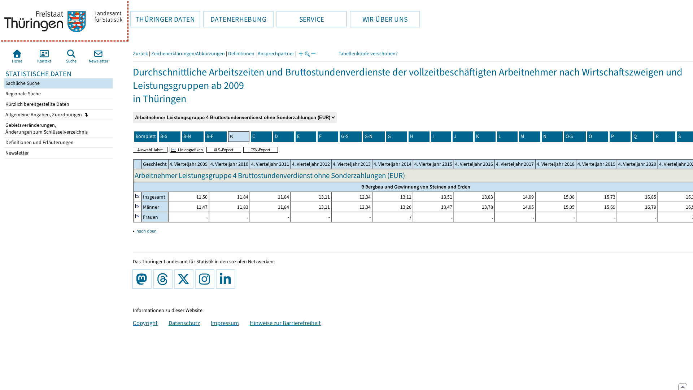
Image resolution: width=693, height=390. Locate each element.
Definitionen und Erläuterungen (39, 142)
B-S (163, 136)
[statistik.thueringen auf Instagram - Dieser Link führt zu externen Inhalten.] (206, 279)
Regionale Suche (22, 93)
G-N (368, 136)
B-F (209, 136)
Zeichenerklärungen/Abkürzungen (188, 53)
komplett (146, 136)
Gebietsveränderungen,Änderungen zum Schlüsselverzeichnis (46, 128)
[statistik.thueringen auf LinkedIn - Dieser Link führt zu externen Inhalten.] (227, 279)
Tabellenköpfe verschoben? (368, 53)
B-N (187, 136)
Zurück (140, 53)
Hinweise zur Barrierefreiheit (285, 323)
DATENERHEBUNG (234, 19)
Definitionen (241, 53)
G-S (344, 136)
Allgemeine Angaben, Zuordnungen (44, 114)
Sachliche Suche (22, 83)
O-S (569, 136)
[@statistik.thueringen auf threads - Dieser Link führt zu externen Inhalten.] (164, 279)
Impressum (225, 323)
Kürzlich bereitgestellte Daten (36, 104)
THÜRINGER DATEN (162, 19)
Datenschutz (184, 323)
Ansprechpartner (276, 53)
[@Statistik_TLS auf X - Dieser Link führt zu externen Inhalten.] (185, 279)
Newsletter (16, 153)
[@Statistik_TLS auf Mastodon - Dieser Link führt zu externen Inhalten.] (143, 279)
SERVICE (300, 19)
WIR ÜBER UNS (378, 19)
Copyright (145, 323)
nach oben (146, 231)
